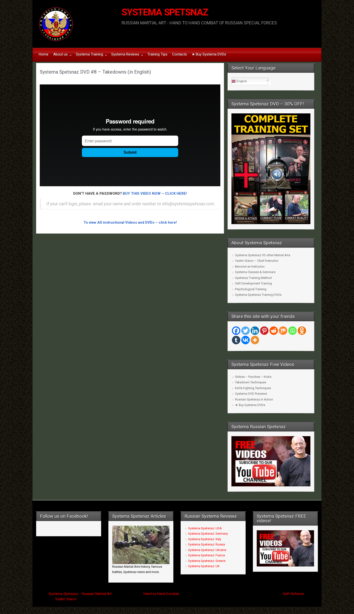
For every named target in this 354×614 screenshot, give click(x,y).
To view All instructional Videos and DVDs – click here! (130, 222)
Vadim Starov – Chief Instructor (256, 260)
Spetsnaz (71, 594)
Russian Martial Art (97, 594)
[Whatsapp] (292, 330)
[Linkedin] (255, 330)
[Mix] (283, 330)
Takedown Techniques (250, 382)
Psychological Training (250, 289)
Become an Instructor (250, 266)
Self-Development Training (253, 283)
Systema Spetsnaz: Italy (204, 539)
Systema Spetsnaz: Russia (206, 544)
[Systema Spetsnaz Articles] (141, 544)
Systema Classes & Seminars (255, 272)
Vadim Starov (65, 599)
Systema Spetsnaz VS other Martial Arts (262, 255)
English (241, 81)
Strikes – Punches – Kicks (253, 377)
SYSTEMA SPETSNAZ (165, 12)
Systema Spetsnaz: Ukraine (207, 550)
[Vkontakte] (245, 340)
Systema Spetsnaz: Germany (208, 533)
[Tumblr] (236, 340)
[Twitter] (245, 330)
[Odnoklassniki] (302, 330)
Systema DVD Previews (251, 393)
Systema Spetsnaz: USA (205, 528)
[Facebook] (236, 330)
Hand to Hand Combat (161, 594)
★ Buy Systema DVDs (250, 405)
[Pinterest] (264, 330)
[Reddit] (273, 330)
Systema (56, 594)
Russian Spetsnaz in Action (254, 399)
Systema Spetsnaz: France (206, 555)
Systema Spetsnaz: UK (204, 566)
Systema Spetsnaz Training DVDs (258, 295)
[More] (255, 340)
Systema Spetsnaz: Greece (206, 561)
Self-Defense (293, 594)
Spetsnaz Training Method (253, 278)
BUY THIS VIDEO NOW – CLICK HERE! (155, 193)
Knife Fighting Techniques (253, 388)
